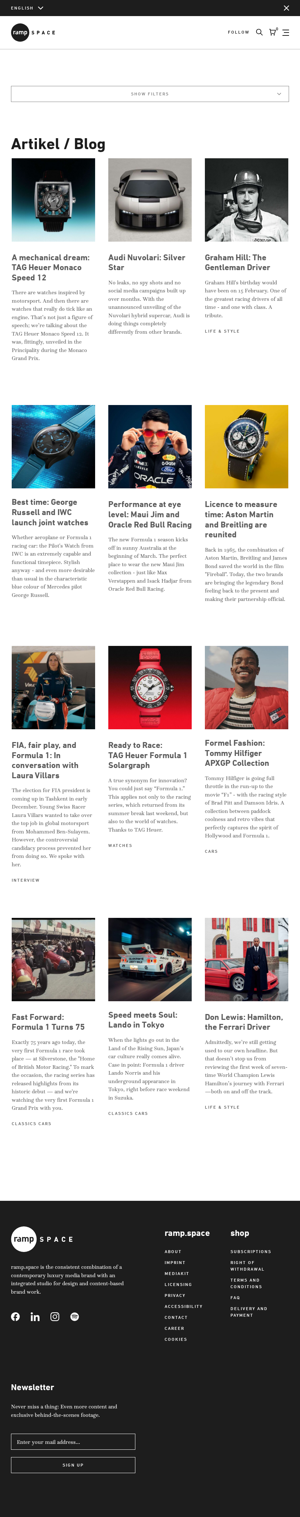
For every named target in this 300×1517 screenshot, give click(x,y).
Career (174, 1328)
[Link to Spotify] (80, 1316)
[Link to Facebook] (21, 1316)
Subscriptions (250, 1251)
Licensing (178, 1284)
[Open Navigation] (285, 32)
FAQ (235, 1297)
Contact (176, 1317)
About (173, 1251)
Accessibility (184, 1306)
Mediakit (177, 1273)
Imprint (175, 1262)
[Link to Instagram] (60, 1316)
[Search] (256, 32)
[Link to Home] (33, 32)
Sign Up (73, 1465)
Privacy (175, 1295)
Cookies (176, 1339)
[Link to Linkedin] (40, 1316)
